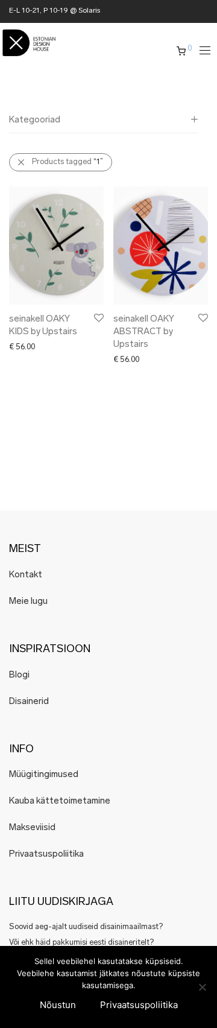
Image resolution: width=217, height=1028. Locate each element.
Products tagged (67, 162)
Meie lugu (28, 601)
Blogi (19, 675)
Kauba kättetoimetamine (59, 801)
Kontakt (25, 575)
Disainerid (29, 701)
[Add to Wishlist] (98, 318)
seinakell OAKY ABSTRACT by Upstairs (143, 332)
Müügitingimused (43, 774)
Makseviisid (32, 828)
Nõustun (58, 1005)
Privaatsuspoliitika (46, 854)
